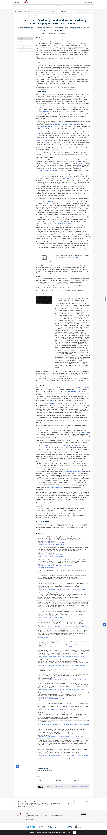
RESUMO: (20, 41)
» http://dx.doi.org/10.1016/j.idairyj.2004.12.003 (74, 680)
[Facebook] (31, 819)
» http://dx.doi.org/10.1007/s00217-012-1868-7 (73, 656)
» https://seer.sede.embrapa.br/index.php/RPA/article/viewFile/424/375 (56, 709)
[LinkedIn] (29, 819)
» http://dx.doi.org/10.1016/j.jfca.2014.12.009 (72, 736)
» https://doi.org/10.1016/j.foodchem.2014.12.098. (51, 542)
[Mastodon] (28, 819)
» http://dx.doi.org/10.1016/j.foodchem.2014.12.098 (51, 543)
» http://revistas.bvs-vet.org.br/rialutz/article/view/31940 (53, 746)
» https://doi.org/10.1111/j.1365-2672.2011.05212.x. (51, 626)
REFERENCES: (21, 50)
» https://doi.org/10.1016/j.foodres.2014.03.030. (50, 755)
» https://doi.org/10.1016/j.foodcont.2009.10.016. (50, 565)
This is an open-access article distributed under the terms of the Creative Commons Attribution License (66, 786)
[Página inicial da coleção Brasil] (19, 816)
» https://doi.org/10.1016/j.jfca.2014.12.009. (49, 736)
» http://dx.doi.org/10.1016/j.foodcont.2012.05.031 (51, 699)
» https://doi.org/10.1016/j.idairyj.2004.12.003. (50, 680)
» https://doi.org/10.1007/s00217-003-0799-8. (49, 665)
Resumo (54, 11)
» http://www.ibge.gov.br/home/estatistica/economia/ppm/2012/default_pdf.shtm (60, 647)
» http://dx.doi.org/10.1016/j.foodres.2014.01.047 (50, 608)
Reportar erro (105, 298)
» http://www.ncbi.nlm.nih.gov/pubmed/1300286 (72, 589)
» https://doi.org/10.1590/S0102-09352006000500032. (52, 636)
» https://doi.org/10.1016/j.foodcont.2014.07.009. (50, 555)
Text (19, 44)
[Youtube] (32, 819)
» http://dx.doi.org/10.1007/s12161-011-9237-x (73, 689)
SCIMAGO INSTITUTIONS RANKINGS (57, 33)
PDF (71, 11)
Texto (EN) (63, 11)
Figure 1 (39, 290)
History (20, 56)
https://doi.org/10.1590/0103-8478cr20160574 (62, 16)
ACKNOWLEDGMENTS (22, 47)
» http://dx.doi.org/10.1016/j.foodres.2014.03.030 (75, 755)
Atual (32, 11)
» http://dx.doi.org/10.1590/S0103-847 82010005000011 (52, 617)
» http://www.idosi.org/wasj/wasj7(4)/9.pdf (75, 626)
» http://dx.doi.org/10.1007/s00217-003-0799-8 (73, 665)
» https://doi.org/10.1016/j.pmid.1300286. (48, 589)
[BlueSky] (26, 819)
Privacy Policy (69, 832)
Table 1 (39, 226)
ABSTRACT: (20, 38)
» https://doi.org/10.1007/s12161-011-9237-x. (49, 689)
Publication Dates (22, 53)
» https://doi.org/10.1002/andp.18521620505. (49, 580)
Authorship (44, 33)
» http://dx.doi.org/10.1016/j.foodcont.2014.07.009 (51, 555)
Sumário (20, 11)
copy (76, 16)
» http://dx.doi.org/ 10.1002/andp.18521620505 (73, 580)
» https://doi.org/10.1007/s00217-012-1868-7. (49, 656)
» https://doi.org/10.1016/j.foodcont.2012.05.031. (50, 698)
